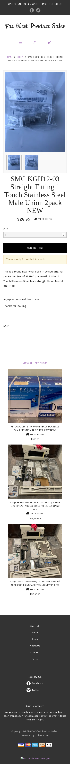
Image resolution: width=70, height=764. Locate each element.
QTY (5, 229)
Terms (35, 659)
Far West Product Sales (35, 26)
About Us (35, 645)
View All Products (35, 363)
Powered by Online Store (35, 735)
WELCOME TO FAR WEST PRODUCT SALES (35, 4)
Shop (20, 57)
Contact (35, 652)
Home (9, 57)
